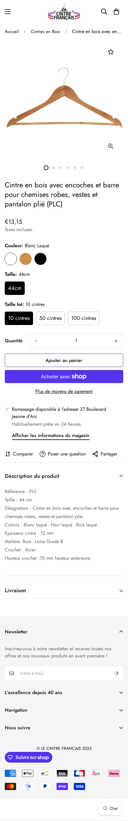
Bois (26, 259)
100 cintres (83, 318)
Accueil (12, 31)
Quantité (14, 340)
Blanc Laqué (11, 259)
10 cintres (19, 318)
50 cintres (50, 318)
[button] (116, 11)
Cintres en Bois (45, 31)
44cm (14, 288)
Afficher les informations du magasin (50, 435)
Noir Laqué (40, 259)
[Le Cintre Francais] (64, 11)
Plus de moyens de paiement (64, 391)
